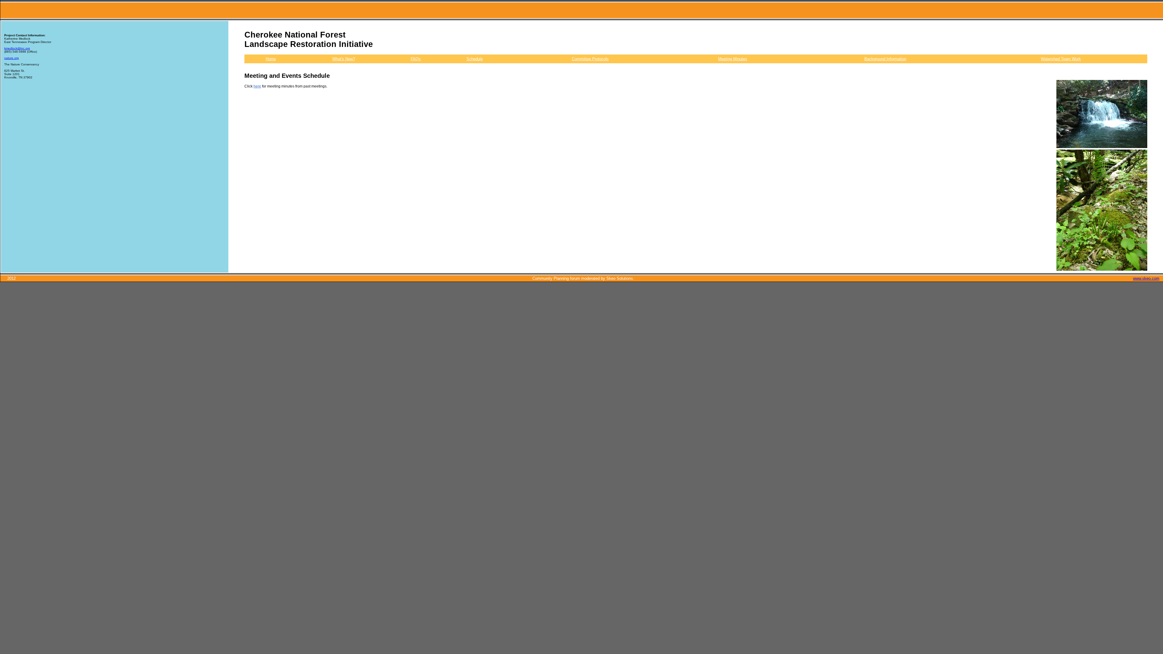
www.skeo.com (1146, 278)
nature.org (11, 58)
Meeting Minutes (732, 59)
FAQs (416, 59)
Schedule (474, 59)
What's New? (343, 59)
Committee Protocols (590, 59)
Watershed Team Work (1061, 59)
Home (271, 59)
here (257, 86)
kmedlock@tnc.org (17, 48)
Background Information (885, 59)
